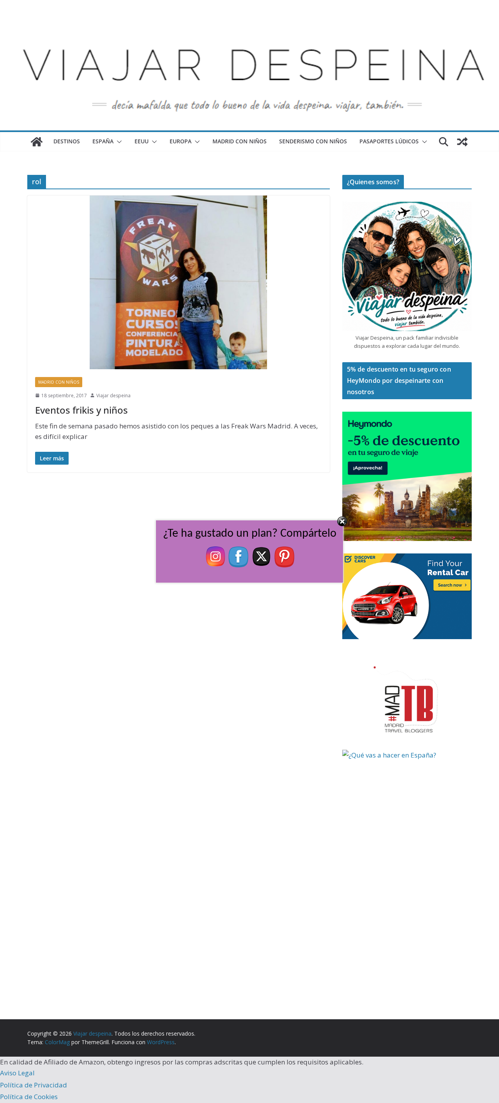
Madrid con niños (239, 141)
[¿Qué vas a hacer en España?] (400, 755)
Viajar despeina (113, 395)
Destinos (66, 141)
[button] (117, 142)
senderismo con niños (313, 141)
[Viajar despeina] (249, 23)
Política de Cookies (29, 1096)
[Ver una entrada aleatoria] (462, 141)
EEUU (141, 141)
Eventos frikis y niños (81, 409)
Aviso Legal (17, 1072)
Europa (180, 141)
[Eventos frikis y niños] (178, 282)
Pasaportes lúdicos (389, 141)
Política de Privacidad (33, 1084)
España (102, 141)
